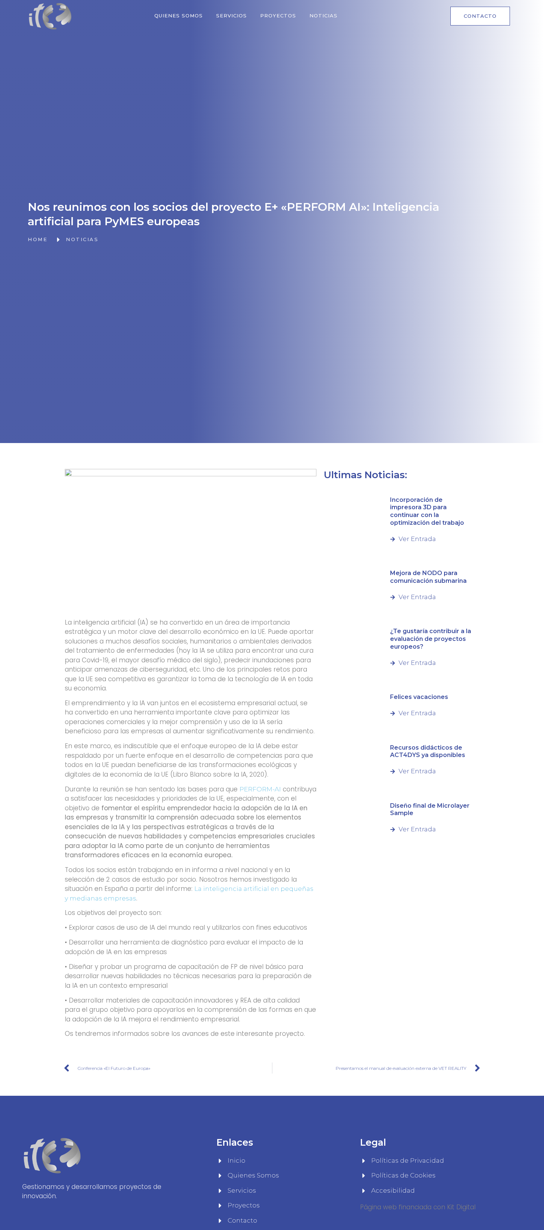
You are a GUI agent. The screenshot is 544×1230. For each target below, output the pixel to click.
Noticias (323, 15)
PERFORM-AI (260, 789)
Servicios (231, 15)
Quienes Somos (178, 15)
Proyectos (278, 15)
